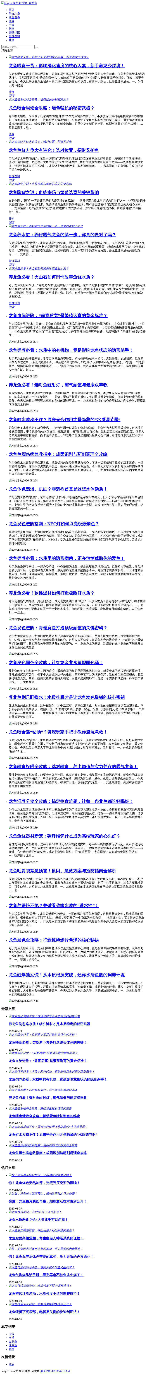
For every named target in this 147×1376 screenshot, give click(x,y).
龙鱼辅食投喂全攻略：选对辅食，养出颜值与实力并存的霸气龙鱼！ (73, 766)
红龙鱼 (13, 1345)
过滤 (11, 1334)
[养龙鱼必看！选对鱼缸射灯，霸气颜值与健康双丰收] (43, 1089)
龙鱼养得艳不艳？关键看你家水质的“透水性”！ (54, 905)
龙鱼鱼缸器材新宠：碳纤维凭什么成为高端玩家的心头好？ (64, 836)
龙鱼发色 (14, 17)
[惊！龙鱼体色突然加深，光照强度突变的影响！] (40, 1175)
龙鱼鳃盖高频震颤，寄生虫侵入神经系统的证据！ (46, 1238)
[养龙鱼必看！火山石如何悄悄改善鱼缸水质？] (39, 268)
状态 (11, 28)
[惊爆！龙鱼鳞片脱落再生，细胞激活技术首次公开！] (43, 1193)
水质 (11, 1337)
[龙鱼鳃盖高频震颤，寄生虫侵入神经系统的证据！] (42, 1230)
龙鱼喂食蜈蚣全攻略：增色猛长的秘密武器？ (52, 108)
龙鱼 (11, 1349)
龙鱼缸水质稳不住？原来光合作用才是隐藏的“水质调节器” (64, 419)
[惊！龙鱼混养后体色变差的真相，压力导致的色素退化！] (46, 1248)
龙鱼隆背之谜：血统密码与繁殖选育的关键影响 (54, 192)
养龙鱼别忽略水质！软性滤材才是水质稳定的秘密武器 (49, 1024)
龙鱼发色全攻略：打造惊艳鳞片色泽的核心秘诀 (54, 940)
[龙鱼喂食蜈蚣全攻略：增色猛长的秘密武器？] (39, 99)
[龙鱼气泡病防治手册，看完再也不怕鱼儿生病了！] (42, 1267)
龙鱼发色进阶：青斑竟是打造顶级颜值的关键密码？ (58, 627)
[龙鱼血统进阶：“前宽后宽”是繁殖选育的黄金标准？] (43, 1053)
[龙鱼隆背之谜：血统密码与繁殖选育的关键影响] (40, 183)
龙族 (11, 1364)
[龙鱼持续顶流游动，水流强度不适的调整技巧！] (40, 1285)
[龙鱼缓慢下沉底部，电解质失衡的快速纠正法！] (40, 1304)
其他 (11, 40)
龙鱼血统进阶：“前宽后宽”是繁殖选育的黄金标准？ (58, 315)
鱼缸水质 (14, 13)
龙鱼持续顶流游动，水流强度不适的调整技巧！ (44, 1293)
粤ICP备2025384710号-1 (55, 1371)
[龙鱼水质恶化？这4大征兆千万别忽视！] (35, 1211)
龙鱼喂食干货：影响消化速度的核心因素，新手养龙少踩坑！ (67, 65)
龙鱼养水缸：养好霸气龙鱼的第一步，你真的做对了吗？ (62, 234)
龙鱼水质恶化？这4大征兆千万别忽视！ (38, 1220)
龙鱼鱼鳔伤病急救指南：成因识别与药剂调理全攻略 (58, 454)
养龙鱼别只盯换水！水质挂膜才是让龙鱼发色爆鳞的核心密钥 (67, 697)
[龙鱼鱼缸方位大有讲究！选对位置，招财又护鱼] (40, 141)
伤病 (11, 24)
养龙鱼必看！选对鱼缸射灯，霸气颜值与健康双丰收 (58, 384)
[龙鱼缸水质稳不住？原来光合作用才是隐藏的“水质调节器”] (47, 1126)
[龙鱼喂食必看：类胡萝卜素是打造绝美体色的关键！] (43, 1034)
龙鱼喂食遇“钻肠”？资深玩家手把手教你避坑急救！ (58, 732)
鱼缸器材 (14, 36)
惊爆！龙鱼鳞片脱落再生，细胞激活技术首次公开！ (48, 1201)
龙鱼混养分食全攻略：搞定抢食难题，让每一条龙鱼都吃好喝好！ (71, 801)
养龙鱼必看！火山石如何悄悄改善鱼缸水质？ (52, 277)
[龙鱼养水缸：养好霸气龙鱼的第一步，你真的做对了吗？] (46, 226)
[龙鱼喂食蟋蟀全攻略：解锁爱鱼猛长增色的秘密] (40, 1108)
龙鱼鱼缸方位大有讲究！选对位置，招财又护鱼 (54, 150)
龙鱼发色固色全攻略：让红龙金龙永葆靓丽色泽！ (56, 662)
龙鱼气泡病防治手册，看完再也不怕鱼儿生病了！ (46, 1275)
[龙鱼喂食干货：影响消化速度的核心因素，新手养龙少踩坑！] (49, 57)
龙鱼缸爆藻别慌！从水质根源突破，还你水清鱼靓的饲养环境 (67, 974)
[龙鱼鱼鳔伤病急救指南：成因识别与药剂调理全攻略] (43, 1145)
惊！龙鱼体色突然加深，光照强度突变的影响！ (44, 1183)
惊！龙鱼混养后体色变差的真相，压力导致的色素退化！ (51, 1256)
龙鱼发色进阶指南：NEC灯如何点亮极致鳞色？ (54, 523)
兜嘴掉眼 (14, 32)
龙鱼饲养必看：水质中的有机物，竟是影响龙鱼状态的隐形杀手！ (71, 350)
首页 (11, 9)
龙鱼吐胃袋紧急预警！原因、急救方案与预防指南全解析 (62, 870)
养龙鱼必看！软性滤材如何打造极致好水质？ (52, 593)
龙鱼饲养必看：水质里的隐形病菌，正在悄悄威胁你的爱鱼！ (67, 558)
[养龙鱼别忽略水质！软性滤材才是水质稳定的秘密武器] (44, 1016)
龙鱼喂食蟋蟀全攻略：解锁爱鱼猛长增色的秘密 (44, 1116)
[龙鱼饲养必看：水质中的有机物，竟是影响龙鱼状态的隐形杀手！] (52, 1071)
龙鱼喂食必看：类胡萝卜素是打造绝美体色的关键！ (48, 1042)
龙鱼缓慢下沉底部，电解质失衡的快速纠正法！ (44, 1312)
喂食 (11, 21)
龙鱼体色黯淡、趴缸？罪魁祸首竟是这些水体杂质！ (58, 489)
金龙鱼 (13, 1341)
